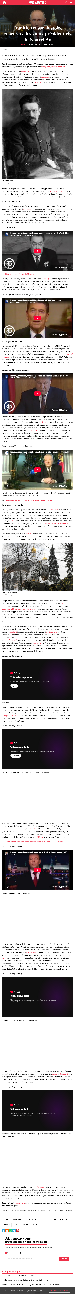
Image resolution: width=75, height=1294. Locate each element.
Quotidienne (23, 1253)
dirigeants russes (21, 1225)
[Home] (4, 2)
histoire (52, 1219)
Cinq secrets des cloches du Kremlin (19, 274)
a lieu (12, 521)
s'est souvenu (51, 632)
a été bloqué (39, 837)
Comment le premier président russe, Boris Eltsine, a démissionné (31, 501)
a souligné (13, 632)
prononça (45, 77)
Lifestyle (24, 44)
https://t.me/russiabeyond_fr (53, 67)
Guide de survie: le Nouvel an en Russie (19, 1276)
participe (64, 604)
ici (32, 1291)
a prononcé (27, 209)
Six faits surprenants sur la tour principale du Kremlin (25, 1280)
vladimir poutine (31, 1219)
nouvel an (64, 1219)
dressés (29, 534)
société (35, 1225)
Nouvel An (25, 72)
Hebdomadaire (11, 1253)
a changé (46, 279)
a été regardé (40, 1187)
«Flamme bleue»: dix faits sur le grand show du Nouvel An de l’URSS (31, 1285)
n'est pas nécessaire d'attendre (55, 524)
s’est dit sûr (13, 640)
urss (44, 1219)
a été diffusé (32, 431)
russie (6, 1219)
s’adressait (39, 83)
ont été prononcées (58, 191)
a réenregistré (31, 953)
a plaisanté (53, 510)
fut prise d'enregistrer (61, 1074)
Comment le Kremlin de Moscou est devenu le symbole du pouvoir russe (34, 842)
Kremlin (7, 1225)
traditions (16, 1219)
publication (20, 1203)
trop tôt (33, 829)
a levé (43, 422)
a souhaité (37, 643)
